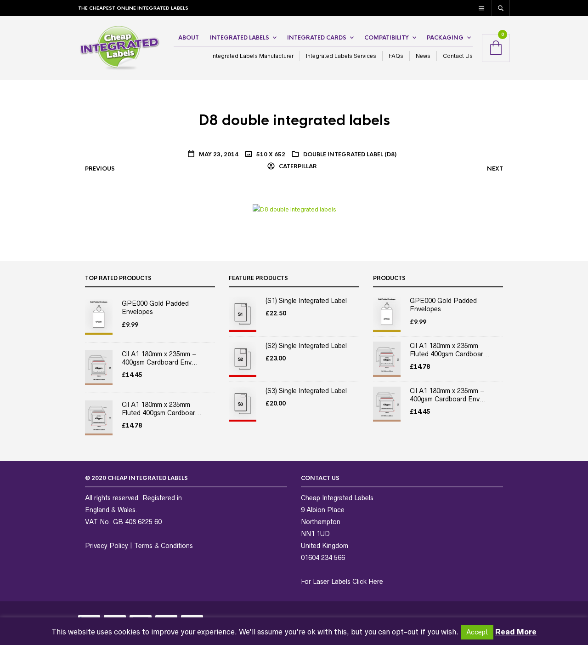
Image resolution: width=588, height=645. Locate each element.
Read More (516, 632)
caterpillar (297, 166)
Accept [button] (477, 632)
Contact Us (458, 56)
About (188, 37)
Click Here (367, 581)
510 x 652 (270, 154)
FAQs (396, 56)
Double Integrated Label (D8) (349, 154)
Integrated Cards (316, 37)
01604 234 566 (323, 557)
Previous (100, 168)
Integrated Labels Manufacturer (252, 56)
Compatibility (386, 37)
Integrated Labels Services (341, 56)
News (423, 56)
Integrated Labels (239, 37)
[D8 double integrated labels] (294, 209)
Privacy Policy (106, 545)
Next (495, 168)
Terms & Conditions (163, 545)
